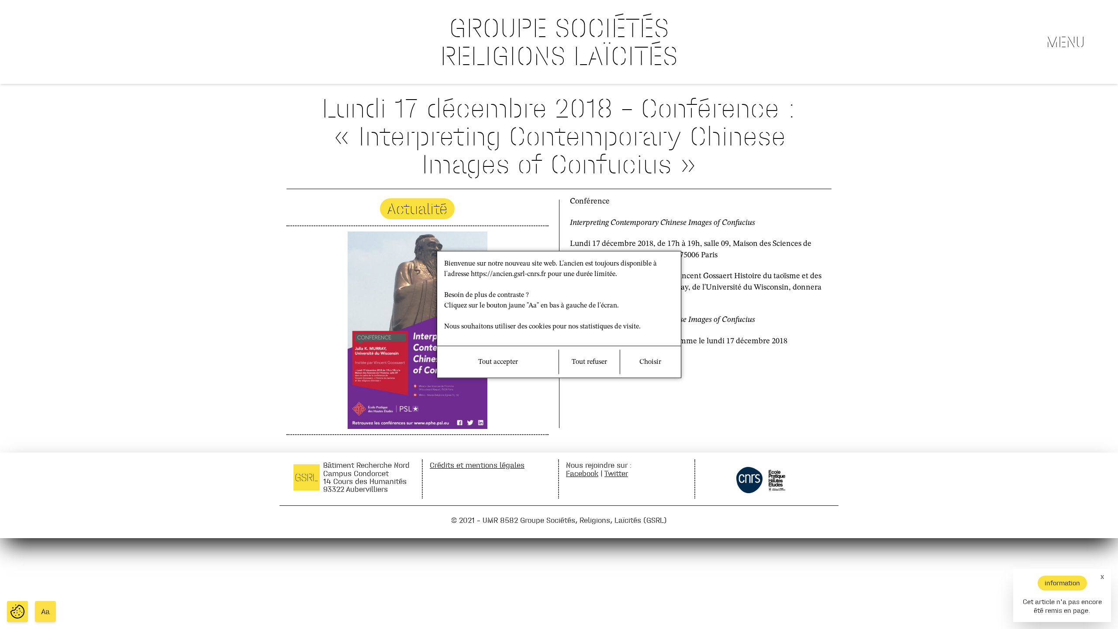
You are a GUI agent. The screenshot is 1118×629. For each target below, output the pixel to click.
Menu (1065, 42)
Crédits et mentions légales (477, 465)
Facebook (582, 473)
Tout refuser (589, 362)
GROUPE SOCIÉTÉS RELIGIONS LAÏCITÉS (559, 41)
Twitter (616, 473)
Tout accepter (498, 362)
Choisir (650, 362)
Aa (45, 611)
